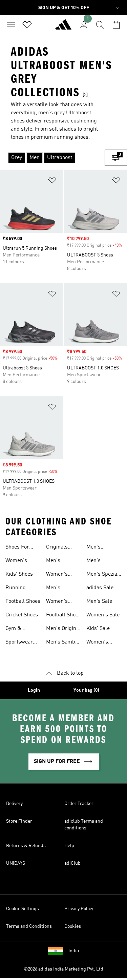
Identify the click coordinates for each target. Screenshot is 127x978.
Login (34, 690)
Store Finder (19, 821)
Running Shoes (15, 588)
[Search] (100, 25)
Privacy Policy (78, 908)
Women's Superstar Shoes (98, 642)
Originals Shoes (57, 547)
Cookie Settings (22, 908)
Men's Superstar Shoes (98, 561)
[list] (52, 157)
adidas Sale (99, 588)
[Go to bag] (116, 25)
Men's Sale (99, 601)
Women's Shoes (16, 561)
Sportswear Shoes (19, 642)
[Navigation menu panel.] (11, 25)
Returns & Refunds (26, 845)
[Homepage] (63, 27)
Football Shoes (22, 601)
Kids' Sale (98, 628)
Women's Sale (103, 615)
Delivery (14, 803)
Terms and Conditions (29, 926)
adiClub (72, 863)
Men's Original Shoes (63, 629)
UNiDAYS (15, 863)
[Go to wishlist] (27, 25)
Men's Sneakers (57, 561)
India (73, 950)
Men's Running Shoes (56, 588)
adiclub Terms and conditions (83, 824)
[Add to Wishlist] (52, 181)
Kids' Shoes (19, 574)
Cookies (72, 926)
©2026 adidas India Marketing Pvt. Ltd (63, 969)
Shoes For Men (17, 547)
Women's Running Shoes (57, 602)
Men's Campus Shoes (96, 547)
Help (69, 845)
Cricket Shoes (21, 615)
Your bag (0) (86, 690)
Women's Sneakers (57, 575)
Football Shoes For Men (63, 615)
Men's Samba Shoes (62, 642)
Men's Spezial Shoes (102, 575)
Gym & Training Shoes (15, 629)
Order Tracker (78, 803)
